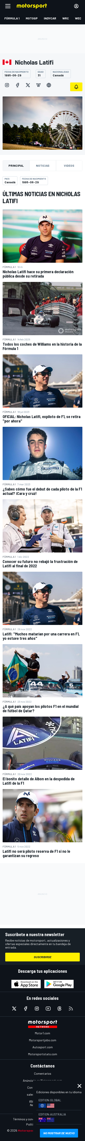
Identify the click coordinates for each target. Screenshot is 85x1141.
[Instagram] (7, 85)
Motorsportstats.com (42, 1054)
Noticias (42, 165)
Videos (69, 165)
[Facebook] (17, 85)
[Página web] (48, 85)
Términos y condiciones (28, 1119)
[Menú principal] (7, 6)
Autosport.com (42, 1047)
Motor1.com (42, 1033)
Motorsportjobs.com (42, 1040)
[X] (28, 85)
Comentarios (42, 1073)
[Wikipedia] (38, 85)
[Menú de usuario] (76, 6)
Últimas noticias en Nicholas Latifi (41, 197)
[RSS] (70, 1008)
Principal (16, 165)
